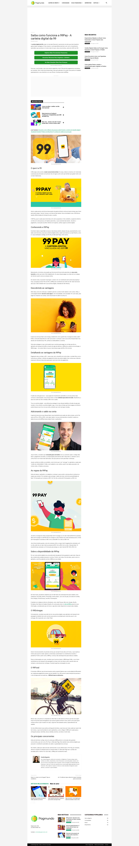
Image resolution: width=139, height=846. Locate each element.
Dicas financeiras (76, 3)
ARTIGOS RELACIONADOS (40, 784)
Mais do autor (54, 784)
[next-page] (34, 802)
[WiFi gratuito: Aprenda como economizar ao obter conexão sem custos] (61, 819)
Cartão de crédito (53, 3)
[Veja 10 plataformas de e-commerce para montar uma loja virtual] (56, 791)
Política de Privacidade (99, 844)
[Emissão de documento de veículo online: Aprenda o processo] (39, 791)
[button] (106, 3)
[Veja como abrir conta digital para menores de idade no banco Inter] (73, 791)
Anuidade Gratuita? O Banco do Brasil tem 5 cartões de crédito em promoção (51, 132)
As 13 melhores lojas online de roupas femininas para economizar (69, 778)
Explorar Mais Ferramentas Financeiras (56, 52)
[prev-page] (32, 802)
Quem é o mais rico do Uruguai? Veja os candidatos (40, 778)
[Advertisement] (69, 18)
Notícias (95, 3)
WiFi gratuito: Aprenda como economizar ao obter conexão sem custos (73, 819)
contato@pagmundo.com (41, 832)
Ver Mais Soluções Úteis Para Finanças (56, 62)
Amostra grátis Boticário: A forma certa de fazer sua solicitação (72, 827)
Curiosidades (65, 3)
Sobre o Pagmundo (89, 844)
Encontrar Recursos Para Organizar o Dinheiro (56, 57)
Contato (106, 844)
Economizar (69, 822)
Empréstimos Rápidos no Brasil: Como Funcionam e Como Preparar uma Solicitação (95, 39)
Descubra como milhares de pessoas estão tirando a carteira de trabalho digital (59, 130)
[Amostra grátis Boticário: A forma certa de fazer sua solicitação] (61, 827)
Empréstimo (88, 3)
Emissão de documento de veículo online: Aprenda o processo (72, 835)
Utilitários (68, 837)
